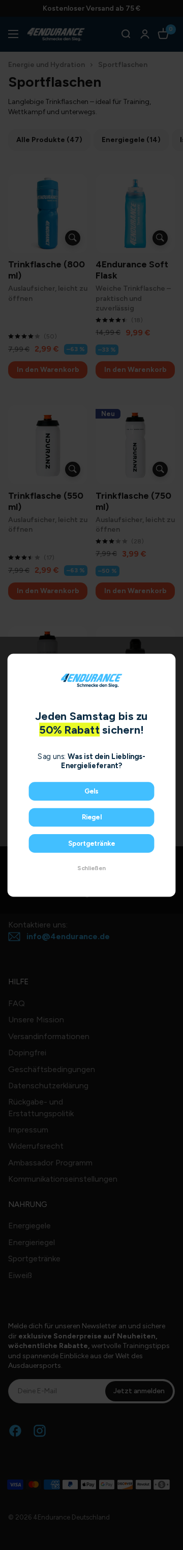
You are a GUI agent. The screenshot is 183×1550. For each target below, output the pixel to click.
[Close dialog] (167, 661)
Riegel (92, 817)
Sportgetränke (91, 843)
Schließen (91, 867)
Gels (91, 791)
